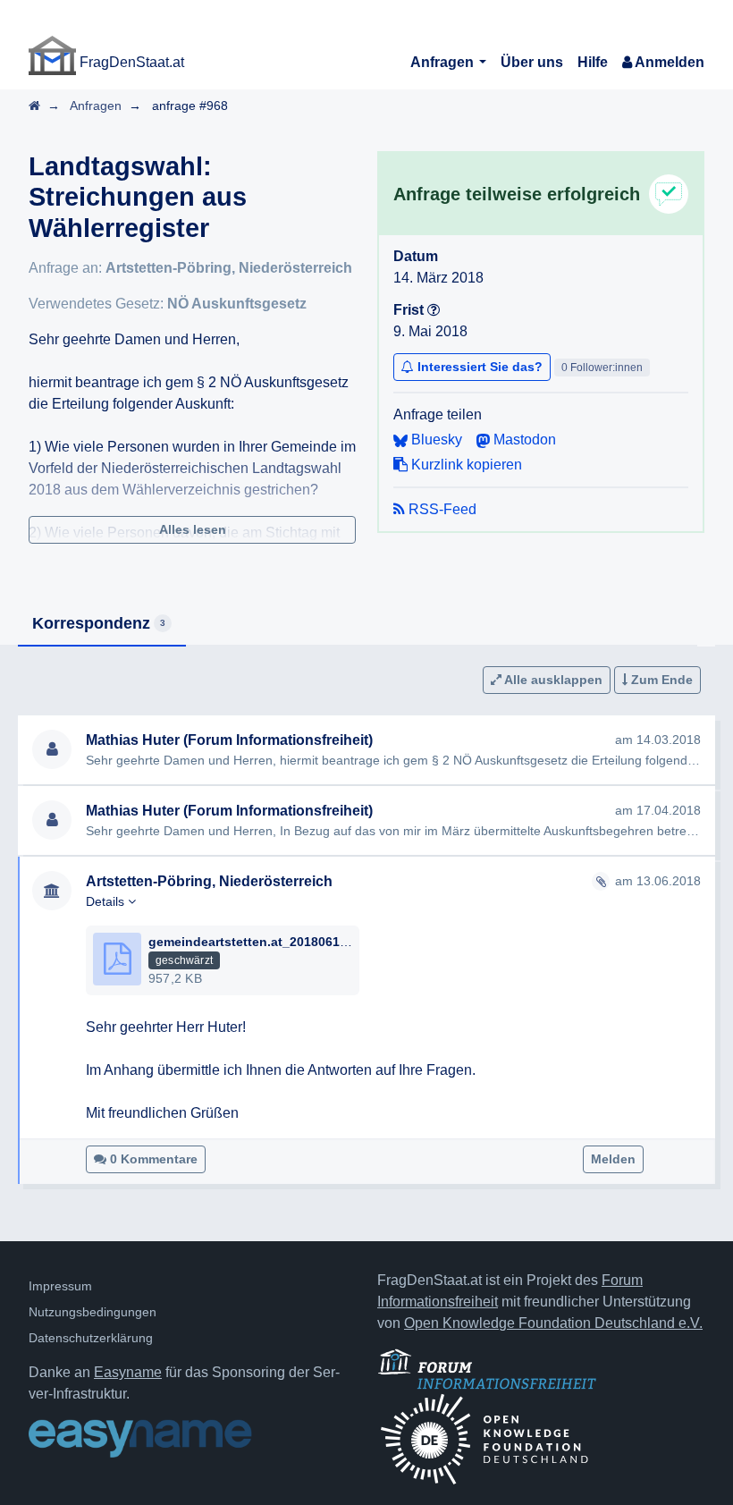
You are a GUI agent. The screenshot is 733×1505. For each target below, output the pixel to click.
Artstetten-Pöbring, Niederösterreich (228, 267)
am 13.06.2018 (658, 881)
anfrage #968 (190, 105)
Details (107, 901)
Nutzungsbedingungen (92, 1312)
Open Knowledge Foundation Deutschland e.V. (553, 1323)
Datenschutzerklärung (91, 1338)
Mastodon (523, 439)
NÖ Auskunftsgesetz (237, 303)
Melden (613, 1159)
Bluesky (435, 439)
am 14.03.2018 (658, 739)
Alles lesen (192, 529)
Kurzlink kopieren (465, 464)
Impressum (60, 1286)
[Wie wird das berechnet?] (433, 309)
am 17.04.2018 (658, 810)
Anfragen (443, 62)
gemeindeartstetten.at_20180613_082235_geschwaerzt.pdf (326, 941)
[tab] (102, 625)
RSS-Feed (440, 509)
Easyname (128, 1372)
